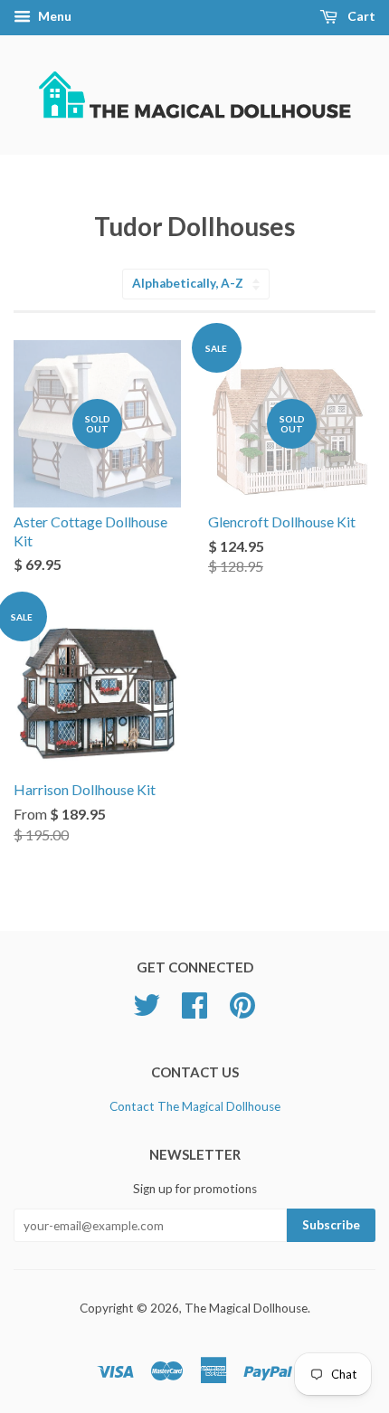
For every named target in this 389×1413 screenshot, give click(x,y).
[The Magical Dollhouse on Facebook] (194, 1011)
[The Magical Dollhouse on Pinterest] (242, 1011)
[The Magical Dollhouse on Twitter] (146, 1011)
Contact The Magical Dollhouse (194, 1106)
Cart (360, 16)
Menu (53, 16)
